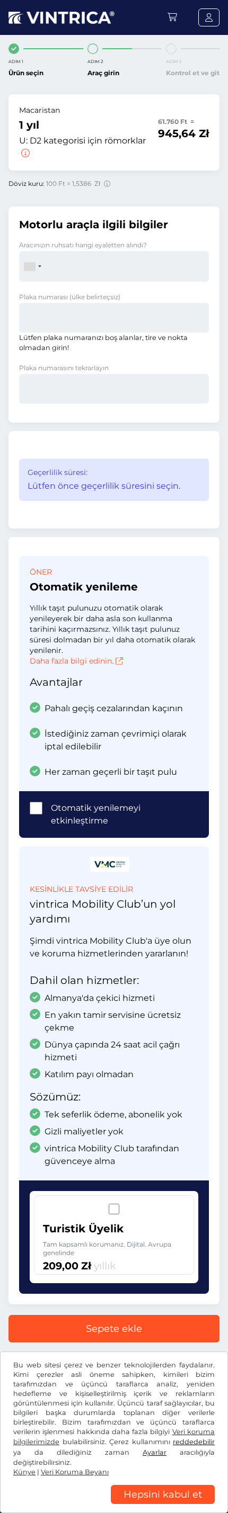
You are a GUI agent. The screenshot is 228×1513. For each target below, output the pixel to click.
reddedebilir (194, 1442)
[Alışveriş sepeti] (172, 17)
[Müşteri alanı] (209, 17)
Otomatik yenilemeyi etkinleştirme (96, 814)
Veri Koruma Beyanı (75, 1472)
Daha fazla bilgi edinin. (71, 661)
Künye (24, 1472)
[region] (114, 1505)
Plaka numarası (69, 297)
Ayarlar (154, 1452)
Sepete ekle (114, 1329)
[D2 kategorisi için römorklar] (24, 153)
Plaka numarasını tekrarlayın (64, 368)
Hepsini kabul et (163, 1494)
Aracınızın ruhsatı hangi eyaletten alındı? (83, 245)
